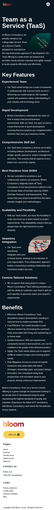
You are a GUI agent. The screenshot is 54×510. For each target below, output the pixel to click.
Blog (5, 497)
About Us (6, 461)
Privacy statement (10, 488)
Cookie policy (8, 491)
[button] (48, 4)
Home (5, 449)
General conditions (10, 494)
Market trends (8, 458)
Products (6, 452)
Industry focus (8, 455)
